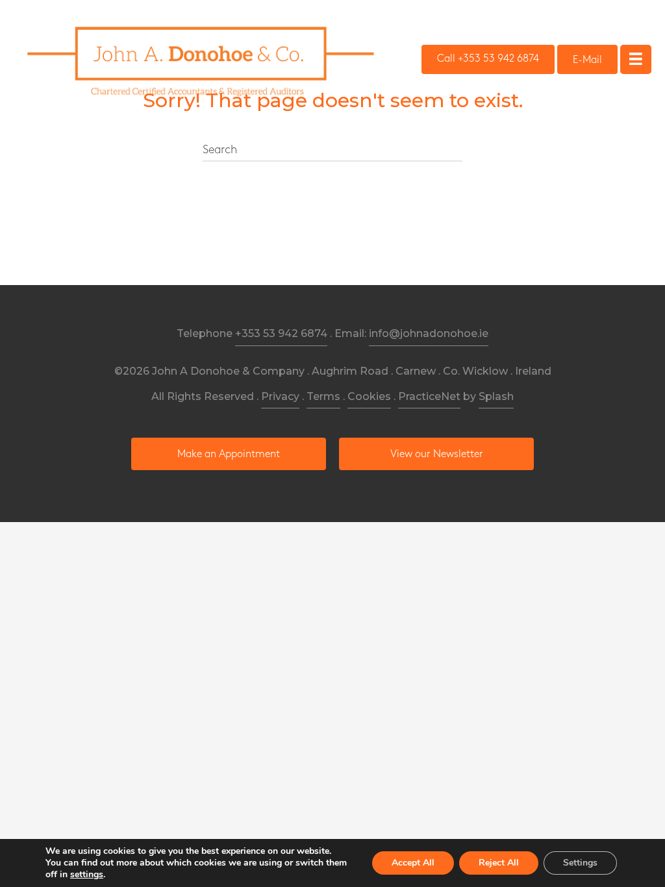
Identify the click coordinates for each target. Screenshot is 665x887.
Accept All (413, 862)
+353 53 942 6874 (281, 333)
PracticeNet (429, 396)
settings (86, 875)
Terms (323, 396)
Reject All (499, 862)
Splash (496, 396)
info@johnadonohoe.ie (428, 333)
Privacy (280, 396)
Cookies (369, 396)
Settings (580, 862)
